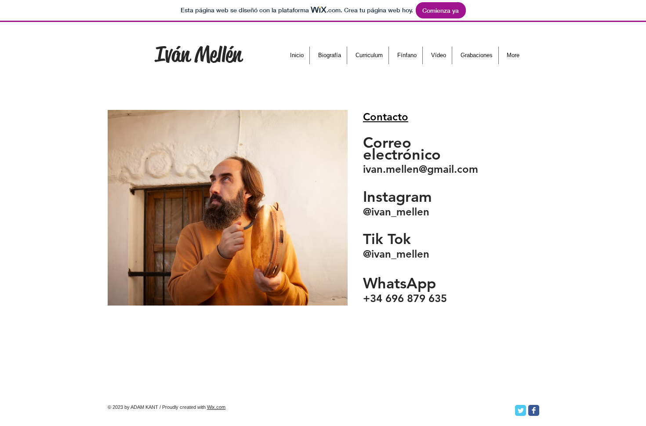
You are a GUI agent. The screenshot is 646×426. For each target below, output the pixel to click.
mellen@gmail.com (432, 169)
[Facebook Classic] (533, 410)
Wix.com (216, 407)
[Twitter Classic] (520, 410)
